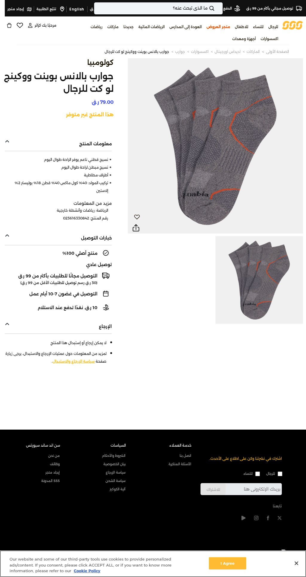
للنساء (248, 473)
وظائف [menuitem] (55, 464)
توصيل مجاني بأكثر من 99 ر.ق (270, 8)
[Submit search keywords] (217, 8)
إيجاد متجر (16, 9)
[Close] (296, 563)
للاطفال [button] (241, 27)
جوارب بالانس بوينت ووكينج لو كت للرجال (137, 51)
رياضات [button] (96, 27)
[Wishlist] (19, 25)
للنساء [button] (258, 27)
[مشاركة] (136, 228)
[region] (153, 563)
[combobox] (158, 8)
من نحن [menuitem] (54, 456)
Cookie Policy (87, 570)
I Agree (228, 563)
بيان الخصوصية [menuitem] (114, 464)
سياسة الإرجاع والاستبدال (74, 361)
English (76, 9)
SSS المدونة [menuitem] (50, 481)
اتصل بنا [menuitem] (185, 456)
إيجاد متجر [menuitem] (52, 472)
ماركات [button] (113, 27)
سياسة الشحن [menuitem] (115, 481)
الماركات (253, 51)
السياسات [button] (118, 445)
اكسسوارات (200, 51)
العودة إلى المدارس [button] (185, 27)
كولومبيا (100, 63)
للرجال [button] (273, 27)
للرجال (270, 473)
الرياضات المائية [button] (151, 27)
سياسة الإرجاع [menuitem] (116, 472)
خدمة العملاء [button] (180, 445)
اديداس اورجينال (228, 51)
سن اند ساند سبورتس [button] (43, 445)
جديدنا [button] (128, 27)
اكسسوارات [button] (269, 38)
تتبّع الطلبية (46, 9)
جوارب (180, 51)
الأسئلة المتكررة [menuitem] (180, 464)
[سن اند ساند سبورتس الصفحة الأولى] (292, 25)
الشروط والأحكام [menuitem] (114, 456)
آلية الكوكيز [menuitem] (118, 489)
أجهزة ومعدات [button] (244, 38)
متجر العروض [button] (218, 27)
